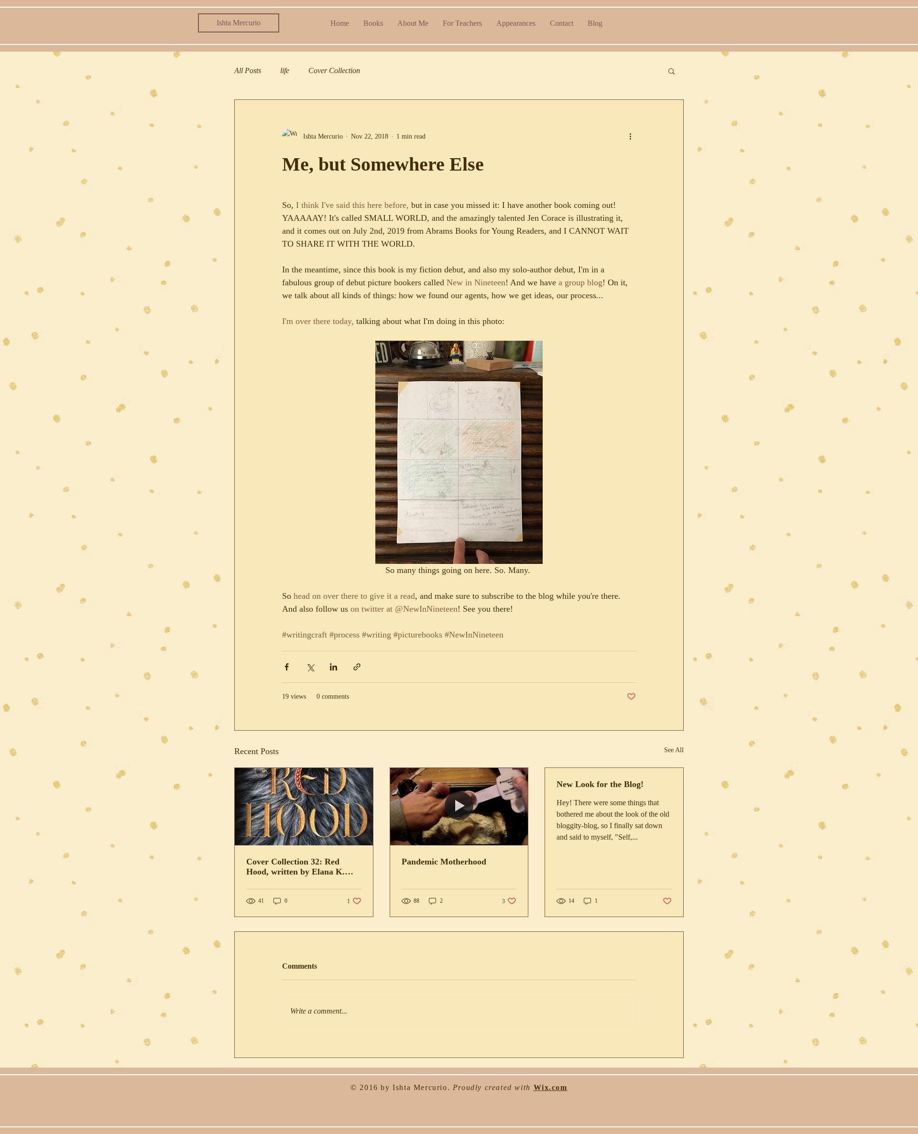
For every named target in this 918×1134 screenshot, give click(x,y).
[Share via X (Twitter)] (310, 666)
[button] (671, 71)
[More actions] (630, 136)
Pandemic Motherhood (444, 861)
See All (674, 750)
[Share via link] (356, 666)
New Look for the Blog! (600, 784)
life (284, 70)
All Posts (247, 70)
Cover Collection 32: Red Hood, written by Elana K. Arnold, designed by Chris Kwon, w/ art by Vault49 (295, 867)
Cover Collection (334, 70)
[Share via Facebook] (286, 666)
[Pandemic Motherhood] (459, 806)
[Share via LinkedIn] (333, 666)
